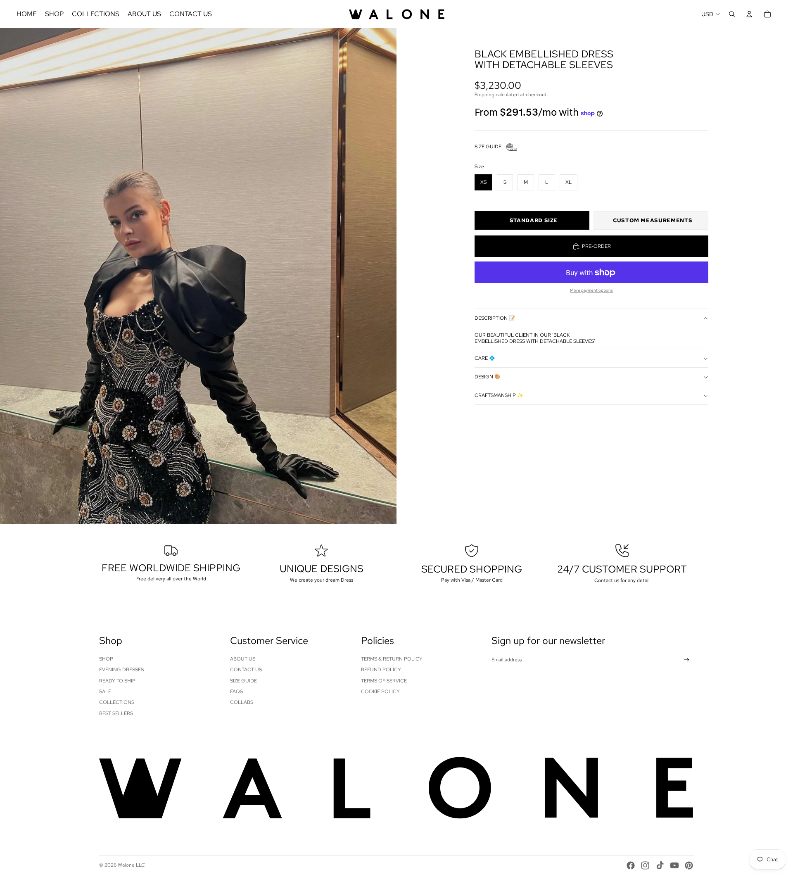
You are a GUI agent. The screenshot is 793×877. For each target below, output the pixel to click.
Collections (116, 702)
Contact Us (246, 669)
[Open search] (732, 14)
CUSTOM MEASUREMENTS (652, 220)
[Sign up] (686, 660)
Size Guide (243, 680)
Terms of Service (384, 680)
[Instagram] (645, 865)
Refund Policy (381, 669)
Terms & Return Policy (392, 659)
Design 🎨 (488, 376)
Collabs (241, 702)
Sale (105, 691)
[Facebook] (631, 865)
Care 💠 (485, 358)
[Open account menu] (749, 14)
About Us (242, 659)
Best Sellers (116, 713)
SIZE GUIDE (488, 147)
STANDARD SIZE (534, 220)
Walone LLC (131, 865)
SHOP (106, 659)
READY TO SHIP (117, 680)
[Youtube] (674, 865)
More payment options (591, 290)
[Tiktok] (660, 865)
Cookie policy (380, 691)
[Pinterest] (689, 865)
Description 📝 (495, 318)
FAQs (236, 691)
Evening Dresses (121, 669)
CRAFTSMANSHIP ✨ (499, 395)
